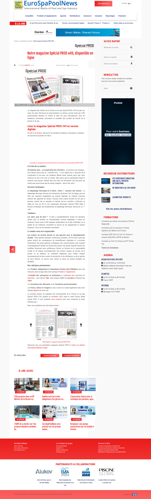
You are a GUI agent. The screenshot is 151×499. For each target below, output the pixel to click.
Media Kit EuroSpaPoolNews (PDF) (108, 450)
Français (125, 3)
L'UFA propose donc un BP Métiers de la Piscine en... (24, 397)
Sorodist (70, 278)
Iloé (30, 281)
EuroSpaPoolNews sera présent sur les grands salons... (51, 426)
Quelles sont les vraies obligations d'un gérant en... (53, 397)
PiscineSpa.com (60, 452)
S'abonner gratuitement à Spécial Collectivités (111, 448)
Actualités (29, 16)
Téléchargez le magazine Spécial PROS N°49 (56, 342)
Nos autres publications (21, 448)
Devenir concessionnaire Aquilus (73, 23)
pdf (31, 133)
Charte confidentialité (67, 494)
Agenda (63, 16)
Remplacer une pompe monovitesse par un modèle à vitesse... (82, 426)
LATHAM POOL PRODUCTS (121, 197)
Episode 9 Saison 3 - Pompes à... (99, 23)
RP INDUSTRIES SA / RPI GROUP (124, 188)
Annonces (88, 16)
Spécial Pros (59, 448)
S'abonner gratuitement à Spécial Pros (109, 446)
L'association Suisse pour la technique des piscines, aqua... (82, 397)
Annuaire (98, 16)
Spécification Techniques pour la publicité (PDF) (112, 452)
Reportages (110, 16)
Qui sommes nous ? (19, 450)
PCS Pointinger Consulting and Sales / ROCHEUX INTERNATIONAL (123, 181)
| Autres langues (74, 65)
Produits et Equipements (66, 272)
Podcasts (122, 16)
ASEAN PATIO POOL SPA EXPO (111, 259)
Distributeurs (75, 16)
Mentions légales (57, 494)
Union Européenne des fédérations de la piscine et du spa (65, 482)
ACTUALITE (20, 392)
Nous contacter (18, 446)
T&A (47, 278)
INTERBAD (105, 285)
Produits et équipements (47, 16)
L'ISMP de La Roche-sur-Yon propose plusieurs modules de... (25, 426)
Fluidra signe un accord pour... (124, 23)
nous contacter (56, 299)
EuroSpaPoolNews (61, 446)
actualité (32, 275)
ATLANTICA (105, 274)
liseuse (39, 133)
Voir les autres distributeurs (119, 209)
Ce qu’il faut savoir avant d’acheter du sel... (44, 23)
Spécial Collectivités (62, 450)
